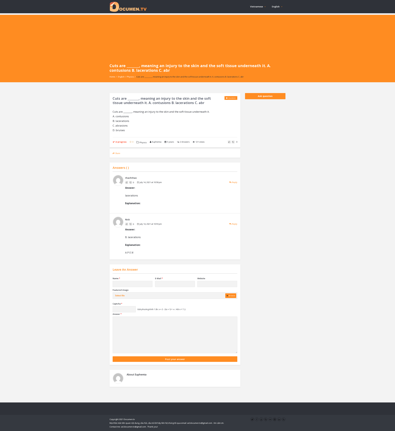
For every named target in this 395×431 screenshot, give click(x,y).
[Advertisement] (197, 36)
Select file (120, 295)
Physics (130, 76)
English (276, 6)
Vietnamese (256, 6)
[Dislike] (233, 142)
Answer (117, 314)
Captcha (117, 303)
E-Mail (159, 278)
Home (112, 76)
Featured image (121, 290)
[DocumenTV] (128, 6)
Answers (185, 141)
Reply (234, 182)
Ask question (265, 96)
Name (116, 278)
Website (201, 278)
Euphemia (156, 141)
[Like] (229, 142)
